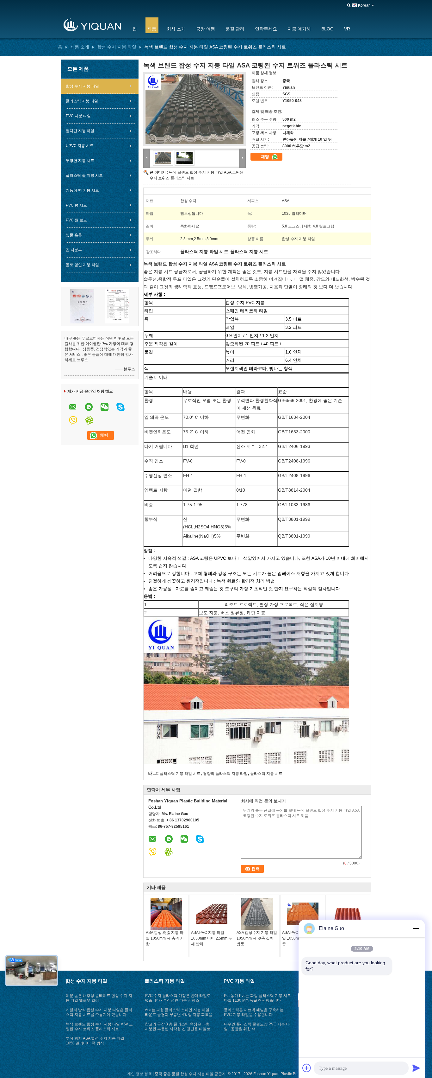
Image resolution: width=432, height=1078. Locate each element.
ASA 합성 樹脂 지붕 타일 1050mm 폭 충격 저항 (165, 938)
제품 (151, 28)
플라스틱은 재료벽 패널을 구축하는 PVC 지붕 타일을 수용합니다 (254, 1012)
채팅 (265, 156)
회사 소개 (176, 28)
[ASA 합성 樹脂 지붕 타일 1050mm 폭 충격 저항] (166, 914)
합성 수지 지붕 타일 (116, 46)
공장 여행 (205, 28)
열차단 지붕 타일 (80, 131)
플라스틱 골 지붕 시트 (84, 175)
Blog (327, 28)
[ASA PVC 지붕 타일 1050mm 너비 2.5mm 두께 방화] (211, 914)
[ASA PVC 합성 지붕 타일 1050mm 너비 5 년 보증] (303, 914)
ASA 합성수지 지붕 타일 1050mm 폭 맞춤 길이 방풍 (257, 938)
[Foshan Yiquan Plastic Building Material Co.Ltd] (91, 25)
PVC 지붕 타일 (78, 116)
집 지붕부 (74, 250)
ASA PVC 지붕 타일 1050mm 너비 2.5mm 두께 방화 (211, 938)
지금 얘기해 (299, 28)
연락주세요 (266, 28)
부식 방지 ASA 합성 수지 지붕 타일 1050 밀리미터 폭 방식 (95, 1040)
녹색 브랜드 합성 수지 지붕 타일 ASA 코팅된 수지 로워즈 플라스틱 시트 (99, 1026)
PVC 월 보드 (76, 220)
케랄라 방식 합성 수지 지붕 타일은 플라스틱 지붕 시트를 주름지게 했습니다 (99, 1012)
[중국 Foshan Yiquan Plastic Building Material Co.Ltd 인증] (82, 306)
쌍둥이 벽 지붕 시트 (82, 190)
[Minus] (416, 928)
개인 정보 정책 (139, 1074)
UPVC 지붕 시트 (80, 146)
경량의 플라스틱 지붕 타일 (225, 773)
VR (347, 28)
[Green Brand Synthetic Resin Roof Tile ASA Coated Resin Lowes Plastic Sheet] (194, 109)
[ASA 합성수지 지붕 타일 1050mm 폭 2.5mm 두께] (348, 914)
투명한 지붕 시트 (80, 160)
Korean (364, 5)
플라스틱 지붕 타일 (82, 101)
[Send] (416, 1068)
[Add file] (306, 1068)
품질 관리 (234, 28)
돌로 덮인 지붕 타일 (82, 265)
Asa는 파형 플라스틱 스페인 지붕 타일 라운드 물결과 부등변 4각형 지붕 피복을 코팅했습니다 (179, 1015)
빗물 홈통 (74, 235)
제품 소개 (79, 46)
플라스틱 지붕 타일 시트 (180, 773)
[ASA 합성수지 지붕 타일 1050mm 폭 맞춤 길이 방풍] (257, 914)
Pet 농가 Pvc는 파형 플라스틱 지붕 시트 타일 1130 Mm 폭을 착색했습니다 (257, 998)
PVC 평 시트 (76, 205)
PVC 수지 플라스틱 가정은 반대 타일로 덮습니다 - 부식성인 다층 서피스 (178, 998)
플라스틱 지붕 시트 (266, 773)
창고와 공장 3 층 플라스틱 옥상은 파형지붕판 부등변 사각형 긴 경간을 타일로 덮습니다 (177, 1029)
